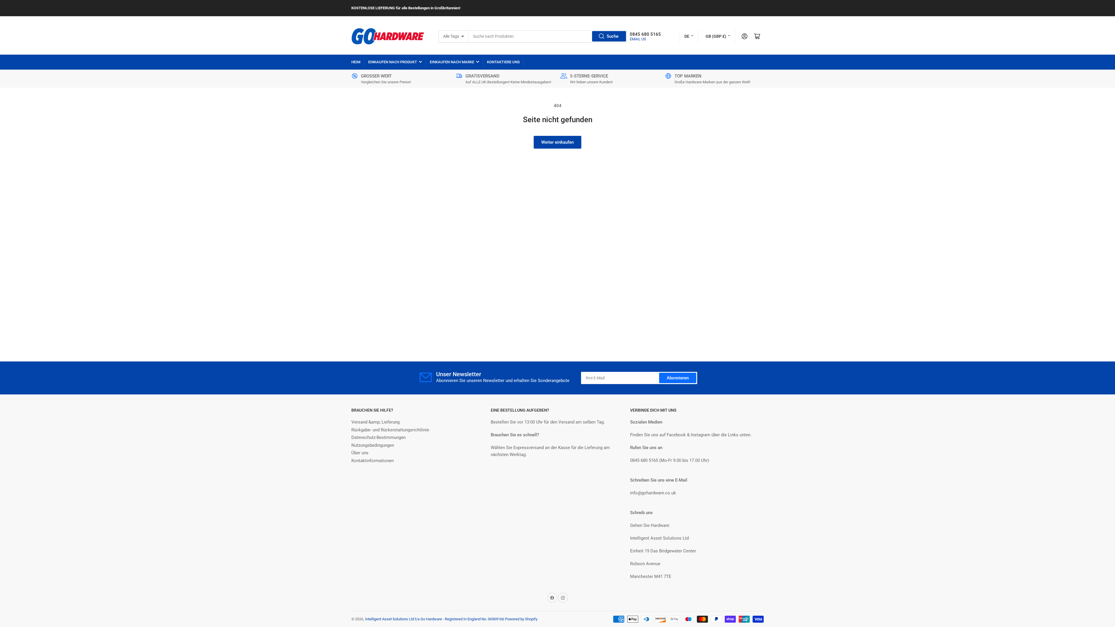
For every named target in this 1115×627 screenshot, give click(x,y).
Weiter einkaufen (557, 142)
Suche (612, 36)
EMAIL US (638, 39)
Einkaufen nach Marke (452, 62)
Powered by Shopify (521, 619)
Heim (355, 62)
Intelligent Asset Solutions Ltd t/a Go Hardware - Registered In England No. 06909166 (434, 619)
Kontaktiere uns (503, 62)
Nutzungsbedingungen (372, 445)
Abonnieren (678, 378)
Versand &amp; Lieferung (375, 422)
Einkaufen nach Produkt (392, 62)
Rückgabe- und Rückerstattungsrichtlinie (390, 430)
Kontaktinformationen (372, 460)
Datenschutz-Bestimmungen (378, 437)
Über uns (359, 452)
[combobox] (548, 36)
